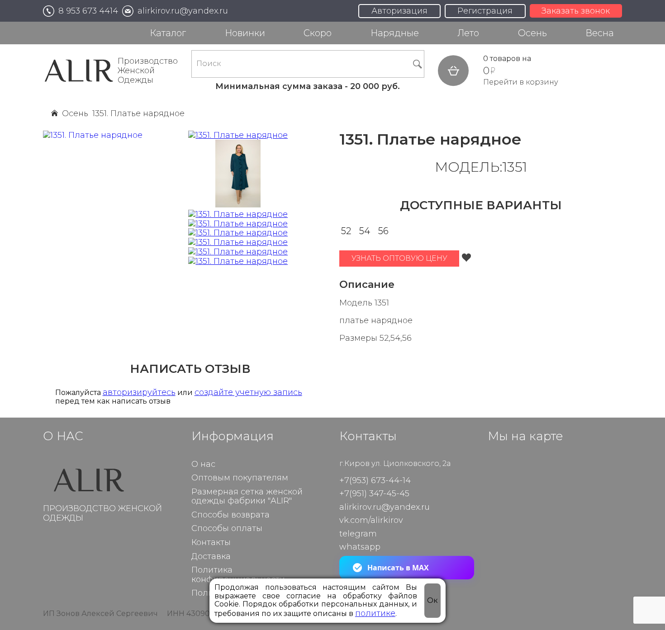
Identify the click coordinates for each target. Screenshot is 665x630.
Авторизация (399, 11)
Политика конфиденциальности (238, 574)
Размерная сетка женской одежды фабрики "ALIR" (247, 496)
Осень (532, 33)
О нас (203, 464)
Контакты (211, 542)
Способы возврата (230, 515)
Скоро (318, 33)
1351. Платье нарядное (138, 113)
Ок (432, 600)
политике (375, 613)
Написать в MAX (398, 568)
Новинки (245, 33)
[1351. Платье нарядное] (238, 135)
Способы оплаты (226, 528)
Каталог (168, 33)
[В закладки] (466, 258)
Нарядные (394, 33)
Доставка (211, 556)
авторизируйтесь (139, 392)
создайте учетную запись (248, 392)
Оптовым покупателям (239, 478)
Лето (468, 33)
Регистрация (485, 11)
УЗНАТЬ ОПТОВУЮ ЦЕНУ (399, 258)
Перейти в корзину (520, 82)
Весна (599, 33)
